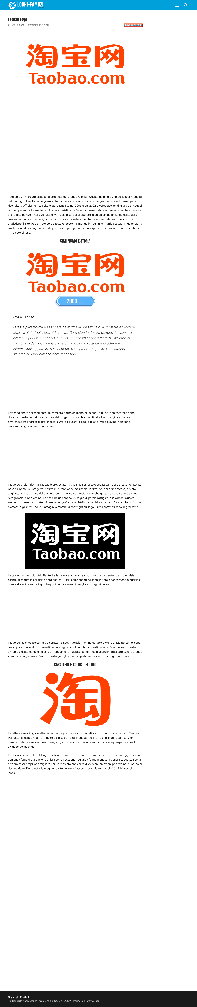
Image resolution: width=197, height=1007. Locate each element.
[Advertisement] (75, 119)
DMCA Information (74, 1000)
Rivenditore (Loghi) (39, 25)
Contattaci (93, 1000)
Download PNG (133, 25)
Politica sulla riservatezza (22, 1000)
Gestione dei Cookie (50, 1000)
